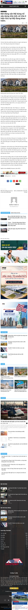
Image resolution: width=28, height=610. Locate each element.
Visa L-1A (3, 543)
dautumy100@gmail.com (17, 591)
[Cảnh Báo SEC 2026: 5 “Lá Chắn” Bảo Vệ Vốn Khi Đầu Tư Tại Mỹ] (4, 489)
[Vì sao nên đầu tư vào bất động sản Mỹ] (4, 433)
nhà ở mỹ (13, 175)
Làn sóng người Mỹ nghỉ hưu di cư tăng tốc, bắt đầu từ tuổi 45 (13, 473)
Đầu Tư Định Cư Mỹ (4, 423)
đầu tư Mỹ (14, 577)
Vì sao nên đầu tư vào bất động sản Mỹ (16, 431)
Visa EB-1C (3, 545)
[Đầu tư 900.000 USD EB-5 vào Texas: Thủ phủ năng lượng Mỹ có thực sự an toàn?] (4, 218)
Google (2, 549)
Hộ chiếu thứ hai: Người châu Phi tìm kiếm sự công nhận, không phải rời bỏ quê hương (14, 461)
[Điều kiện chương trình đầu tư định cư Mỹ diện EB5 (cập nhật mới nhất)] (4, 343)
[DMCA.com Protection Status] (14, 588)
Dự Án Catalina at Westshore (20, 376)
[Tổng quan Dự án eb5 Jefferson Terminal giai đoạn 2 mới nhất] (7, 371)
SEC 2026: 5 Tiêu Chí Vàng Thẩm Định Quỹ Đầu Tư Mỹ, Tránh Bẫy (13, 469)
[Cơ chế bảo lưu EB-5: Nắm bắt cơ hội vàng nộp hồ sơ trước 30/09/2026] (4, 502)
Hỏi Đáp (2, 419)
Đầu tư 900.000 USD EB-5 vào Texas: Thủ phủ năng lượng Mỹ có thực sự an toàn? (17, 218)
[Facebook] (5, 600)
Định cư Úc (10, 604)
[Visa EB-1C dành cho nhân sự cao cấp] (4, 349)
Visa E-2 (2, 539)
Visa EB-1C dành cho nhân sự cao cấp (16, 347)
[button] (26, 6)
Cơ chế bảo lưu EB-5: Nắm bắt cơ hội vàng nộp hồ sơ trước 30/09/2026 (13, 465)
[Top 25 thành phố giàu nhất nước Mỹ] (4, 356)
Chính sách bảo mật (7, 608)
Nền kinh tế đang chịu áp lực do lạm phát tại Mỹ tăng (7, 191)
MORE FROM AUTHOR (15, 212)
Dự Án (2, 374)
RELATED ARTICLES (5, 212)
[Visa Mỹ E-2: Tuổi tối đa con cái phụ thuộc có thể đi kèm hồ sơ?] (4, 439)
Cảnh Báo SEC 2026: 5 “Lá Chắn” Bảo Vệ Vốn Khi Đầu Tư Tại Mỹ (14, 457)
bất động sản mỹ (8, 175)
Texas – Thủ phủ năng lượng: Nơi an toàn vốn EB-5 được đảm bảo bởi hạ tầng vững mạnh (17, 224)
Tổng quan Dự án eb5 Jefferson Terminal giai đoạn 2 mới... (7, 378)
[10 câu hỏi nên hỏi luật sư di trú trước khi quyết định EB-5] (14, 410)
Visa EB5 (3, 535)
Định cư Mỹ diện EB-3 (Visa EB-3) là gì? (20, 191)
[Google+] (8, 600)
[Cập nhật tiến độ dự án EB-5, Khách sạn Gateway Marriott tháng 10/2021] (21, 384)
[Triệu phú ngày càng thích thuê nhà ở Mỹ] (4, 230)
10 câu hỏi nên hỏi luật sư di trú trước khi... (13, 421)
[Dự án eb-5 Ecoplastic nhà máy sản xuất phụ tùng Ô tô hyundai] (20, 601)
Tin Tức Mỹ (3, 533)
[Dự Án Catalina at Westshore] (21, 371)
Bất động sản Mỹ (9, 9)
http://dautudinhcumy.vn (14, 206)
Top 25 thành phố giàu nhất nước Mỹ (15, 354)
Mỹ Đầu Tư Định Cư (14, 204)
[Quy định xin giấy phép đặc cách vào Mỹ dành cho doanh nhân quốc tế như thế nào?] (4, 445)
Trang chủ (2, 9)
